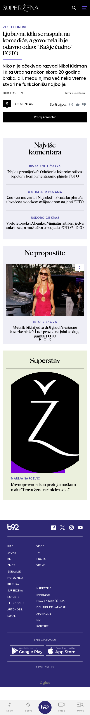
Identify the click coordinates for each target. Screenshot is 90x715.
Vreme (40, 565)
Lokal (11, 616)
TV (38, 552)
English (41, 559)
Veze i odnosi (14, 27)
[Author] (45, 422)
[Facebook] (53, 527)
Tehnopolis (15, 603)
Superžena (15, 590)
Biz (9, 559)
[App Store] (63, 651)
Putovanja (15, 578)
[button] (39, 339)
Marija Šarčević (25, 478)
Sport (11, 552)
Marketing (44, 588)
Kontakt (42, 626)
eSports (13, 597)
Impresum (43, 594)
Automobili (15, 609)
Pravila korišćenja (50, 601)
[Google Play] (27, 651)
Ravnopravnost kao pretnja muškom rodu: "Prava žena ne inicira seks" (43, 487)
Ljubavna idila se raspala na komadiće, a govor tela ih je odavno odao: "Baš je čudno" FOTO (38, 43)
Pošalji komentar (45, 117)
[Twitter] (62, 527)
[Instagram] (71, 527)
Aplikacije (43, 613)
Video (40, 546)
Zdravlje (14, 571)
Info (10, 546)
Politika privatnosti (51, 607)
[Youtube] (80, 527)
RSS (38, 620)
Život (11, 565)
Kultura (13, 584)
